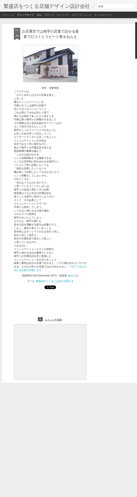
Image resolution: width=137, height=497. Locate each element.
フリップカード (25, 14)
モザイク (49, 14)
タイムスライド (103, 14)
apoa (70, 275)
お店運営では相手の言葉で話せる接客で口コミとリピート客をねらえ (50, 33)
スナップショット (82, 14)
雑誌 (39, 14)
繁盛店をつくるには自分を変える (54, 281)
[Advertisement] (106, 84)
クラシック (8, 14)
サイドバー (63, 14)
